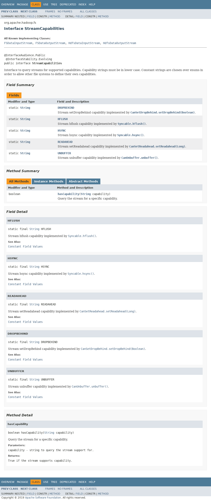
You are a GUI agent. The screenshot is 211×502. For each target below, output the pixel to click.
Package (22, 4)
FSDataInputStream (18, 43)
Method (54, 16)
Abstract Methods (83, 181)
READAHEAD (65, 142)
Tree (54, 4)
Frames (50, 11)
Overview (7, 4)
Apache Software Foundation (43, 497)
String (25, 107)
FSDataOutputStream (50, 43)
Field (30, 16)
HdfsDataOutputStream (119, 43)
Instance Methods (48, 181)
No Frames (65, 11)
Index (82, 4)
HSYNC (62, 130)
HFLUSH (63, 119)
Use (45, 4)
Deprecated (68, 4)
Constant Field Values (25, 246)
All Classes (88, 11)
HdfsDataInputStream (84, 43)
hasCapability (68, 194)
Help (92, 4)
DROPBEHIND (66, 107)
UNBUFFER (64, 153)
